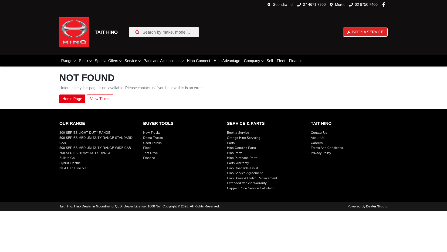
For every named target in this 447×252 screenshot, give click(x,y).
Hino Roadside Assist (242, 168)
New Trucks (151, 132)
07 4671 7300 (314, 5)
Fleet (281, 61)
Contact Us (319, 132)
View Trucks (100, 99)
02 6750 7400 (366, 5)
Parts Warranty (238, 163)
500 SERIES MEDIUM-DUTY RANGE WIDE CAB (95, 148)
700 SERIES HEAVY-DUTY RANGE (85, 153)
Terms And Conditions (327, 148)
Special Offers (106, 61)
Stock (83, 61)
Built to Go (67, 158)
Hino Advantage (227, 61)
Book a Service (367, 32)
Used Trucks (152, 143)
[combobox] (164, 32)
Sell (270, 61)
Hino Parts (234, 153)
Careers (317, 143)
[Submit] (137, 32)
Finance (295, 61)
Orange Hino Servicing (243, 138)
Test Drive (150, 153)
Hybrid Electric (70, 163)
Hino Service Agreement (245, 173)
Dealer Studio (377, 206)
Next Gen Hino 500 (73, 168)
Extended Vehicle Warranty (247, 183)
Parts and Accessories (162, 61)
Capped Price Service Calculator (251, 188)
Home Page (72, 99)
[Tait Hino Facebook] (384, 4)
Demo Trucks (153, 138)
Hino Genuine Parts (241, 148)
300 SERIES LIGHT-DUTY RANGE (84, 132)
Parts (231, 143)
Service (131, 61)
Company (252, 61)
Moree (340, 5)
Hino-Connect (198, 61)
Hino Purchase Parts (242, 158)
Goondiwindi (283, 5)
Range (66, 61)
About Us (317, 138)
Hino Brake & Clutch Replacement (252, 178)
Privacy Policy (321, 153)
